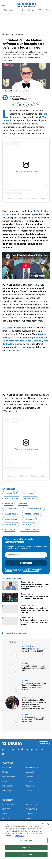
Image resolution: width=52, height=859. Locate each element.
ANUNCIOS (30, 818)
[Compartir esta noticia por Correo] (32, 104)
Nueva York (27, 697)
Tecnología (6, 790)
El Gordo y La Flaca (13, 509)
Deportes (29, 777)
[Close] (48, 824)
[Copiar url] (38, 104)
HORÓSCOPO (31, 814)
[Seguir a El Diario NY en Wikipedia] (37, 749)
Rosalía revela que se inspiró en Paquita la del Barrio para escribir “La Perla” (34, 610)
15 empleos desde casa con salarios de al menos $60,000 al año (34, 668)
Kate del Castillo (31, 514)
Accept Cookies (26, 854)
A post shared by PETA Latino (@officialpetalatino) (26, 198)
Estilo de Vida (7, 786)
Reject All (26, 847)
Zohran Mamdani (11, 10)
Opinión (29, 790)
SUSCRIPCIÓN (31, 809)
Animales (23, 503)
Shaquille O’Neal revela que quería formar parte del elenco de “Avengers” (34, 586)
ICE (40, 10)
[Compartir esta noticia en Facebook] (19, 104)
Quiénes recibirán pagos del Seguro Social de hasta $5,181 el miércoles (34, 719)
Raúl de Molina (11, 514)
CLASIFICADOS (8, 805)
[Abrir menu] (3, 4)
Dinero (25, 663)
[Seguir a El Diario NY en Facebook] (3, 749)
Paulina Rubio (11, 524)
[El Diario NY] (26, 5)
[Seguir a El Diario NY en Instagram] (12, 749)
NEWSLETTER (31, 805)
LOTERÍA (5, 818)
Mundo (5, 772)
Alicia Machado (12, 519)
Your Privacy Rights (26, 840)
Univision (9, 503)
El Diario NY (6, 34)
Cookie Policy (20, 836)
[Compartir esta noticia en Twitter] (26, 104)
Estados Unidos (32, 767)
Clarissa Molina (35, 509)
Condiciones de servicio (31, 571)
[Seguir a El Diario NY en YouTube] (17, 749)
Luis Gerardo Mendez (30, 529)
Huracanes (29, 519)
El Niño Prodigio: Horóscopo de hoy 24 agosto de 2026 (33, 650)
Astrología (27, 646)
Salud (4, 781)
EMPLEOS (6, 809)
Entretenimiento (17, 34)
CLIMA (4, 814)
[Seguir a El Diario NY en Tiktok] (22, 749)
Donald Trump (28, 10)
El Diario (16, 97)
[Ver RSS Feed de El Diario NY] (3, 754)
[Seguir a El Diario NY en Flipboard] (32, 749)
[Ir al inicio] (12, 743)
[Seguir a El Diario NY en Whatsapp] (41, 749)
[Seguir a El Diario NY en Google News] (27, 749)
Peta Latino (10, 529)
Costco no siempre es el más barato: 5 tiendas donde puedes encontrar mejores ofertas (34, 686)
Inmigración (30, 772)
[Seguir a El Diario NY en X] (8, 749)
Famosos (8, 493)
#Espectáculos (11, 498)
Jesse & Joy (28, 524)
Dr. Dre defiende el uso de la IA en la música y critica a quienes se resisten (34, 622)
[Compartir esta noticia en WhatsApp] (13, 104)
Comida (29, 781)
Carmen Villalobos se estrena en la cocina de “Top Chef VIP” (34, 597)
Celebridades (30, 498)
